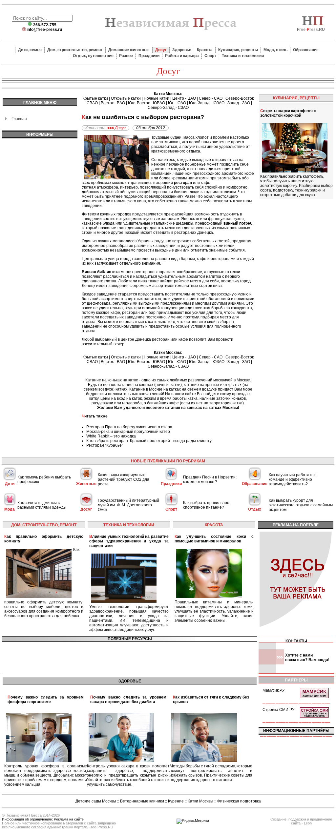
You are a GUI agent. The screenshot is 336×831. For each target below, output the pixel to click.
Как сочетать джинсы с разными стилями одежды (42, 505)
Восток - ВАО (113, 103)
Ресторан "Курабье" (104, 445)
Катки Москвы (200, 801)
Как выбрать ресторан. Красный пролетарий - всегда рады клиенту (149, 440)
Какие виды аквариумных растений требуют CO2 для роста (123, 479)
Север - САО (210, 98)
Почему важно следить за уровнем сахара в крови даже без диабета (128, 699)
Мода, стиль (275, 50)
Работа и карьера (182, 55)
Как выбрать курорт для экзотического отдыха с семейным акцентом (301, 505)
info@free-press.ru (44, 29)
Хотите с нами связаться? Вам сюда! (307, 657)
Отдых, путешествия (93, 55)
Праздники (148, 55)
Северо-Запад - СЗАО (168, 107)
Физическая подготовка (239, 801)
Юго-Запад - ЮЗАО (206, 103)
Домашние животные (129, 50)
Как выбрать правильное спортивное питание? (206, 505)
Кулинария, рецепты (238, 50)
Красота (205, 50)
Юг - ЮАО (177, 103)
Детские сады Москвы (95, 801)
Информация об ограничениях (27, 819)
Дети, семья (30, 50)
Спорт (210, 55)
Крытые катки (95, 98)
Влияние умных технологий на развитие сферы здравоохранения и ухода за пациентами (128, 541)
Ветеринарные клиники (142, 801)
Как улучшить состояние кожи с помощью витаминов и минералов (214, 538)
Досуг (161, 50)
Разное (126, 55)
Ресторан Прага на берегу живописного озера (129, 427)
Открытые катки (126, 98)
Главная (19, 118)
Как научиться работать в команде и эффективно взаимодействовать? (292, 479)
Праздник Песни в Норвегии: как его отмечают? (210, 479)
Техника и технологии (243, 55)
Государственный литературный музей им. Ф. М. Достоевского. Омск (128, 505)
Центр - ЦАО (184, 98)
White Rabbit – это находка (111, 436)
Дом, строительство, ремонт (75, 50)
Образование (306, 50)
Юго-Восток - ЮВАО (146, 103)
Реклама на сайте (69, 819)
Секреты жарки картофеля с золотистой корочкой (288, 113)
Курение (176, 801)
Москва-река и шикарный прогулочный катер (128, 431)
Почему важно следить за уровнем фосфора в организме (46, 699)
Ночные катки (156, 98)
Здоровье (181, 50)
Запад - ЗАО (238, 103)
